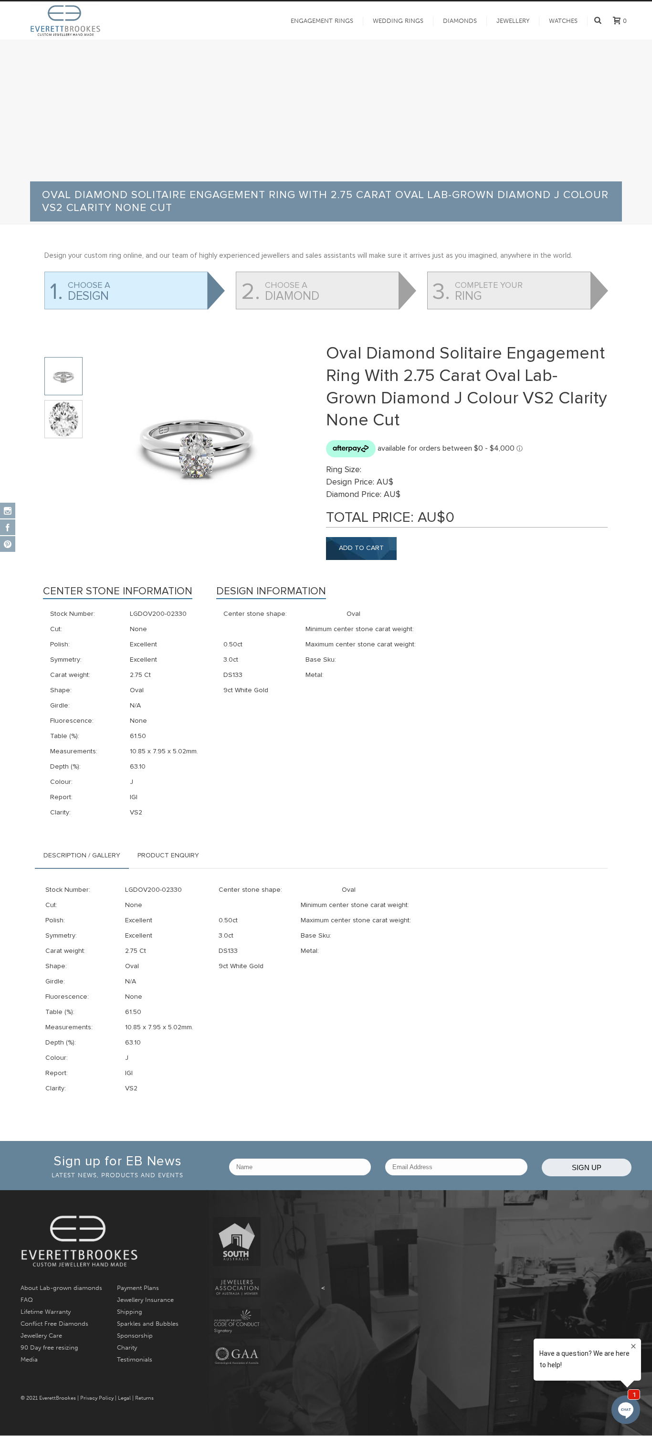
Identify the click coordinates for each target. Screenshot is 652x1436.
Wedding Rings (398, 20)
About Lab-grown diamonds (61, 1287)
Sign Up (586, 1167)
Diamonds (460, 20)
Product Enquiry (168, 855)
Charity (127, 1347)
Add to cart (361, 548)
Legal (124, 1398)
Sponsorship (135, 1335)
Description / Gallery (81, 855)
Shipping (129, 1311)
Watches (563, 20)
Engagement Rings (322, 20)
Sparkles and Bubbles (148, 1323)
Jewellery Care (41, 1335)
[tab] (82, 855)
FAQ (27, 1299)
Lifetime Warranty (46, 1311)
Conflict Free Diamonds (54, 1323)
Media (29, 1359)
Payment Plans (138, 1287)
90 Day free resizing (49, 1347)
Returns (144, 1398)
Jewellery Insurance (145, 1299)
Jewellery (512, 20)
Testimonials (134, 1359)
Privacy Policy (97, 1398)
